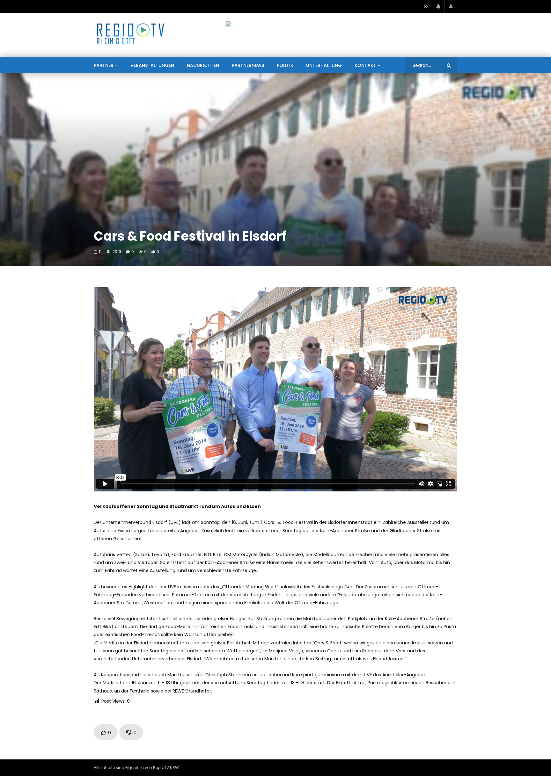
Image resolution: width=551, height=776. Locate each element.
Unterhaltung (324, 65)
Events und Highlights (136, 81)
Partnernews (248, 65)
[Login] (450, 6)
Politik (285, 65)
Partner (104, 65)
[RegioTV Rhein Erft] (130, 35)
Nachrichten (203, 65)
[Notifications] (438, 6)
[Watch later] (425, 6)
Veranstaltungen (152, 65)
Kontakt (365, 65)
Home (100, 81)
